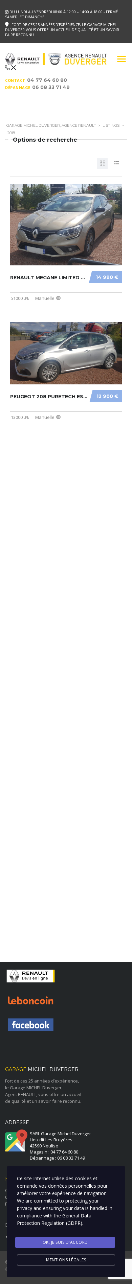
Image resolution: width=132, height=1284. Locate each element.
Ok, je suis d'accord (65, 1242)
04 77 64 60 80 (47, 80)
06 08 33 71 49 (51, 87)
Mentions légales (66, 1260)
